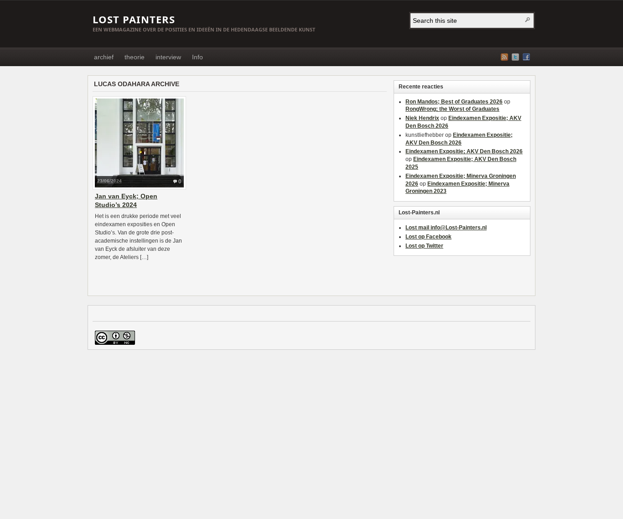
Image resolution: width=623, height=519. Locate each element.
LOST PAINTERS (134, 19)
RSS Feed (504, 57)
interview (168, 57)
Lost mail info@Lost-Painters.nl (446, 227)
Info (197, 57)
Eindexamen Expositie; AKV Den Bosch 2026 (464, 151)
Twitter (515, 57)
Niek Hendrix (422, 118)
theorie (135, 57)
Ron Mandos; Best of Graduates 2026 (454, 102)
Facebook (526, 57)
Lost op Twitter (424, 246)
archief (104, 57)
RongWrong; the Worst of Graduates (452, 109)
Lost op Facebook (428, 237)
